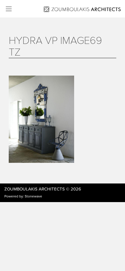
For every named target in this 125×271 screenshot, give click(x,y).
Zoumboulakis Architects (34, 189)
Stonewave (33, 196)
